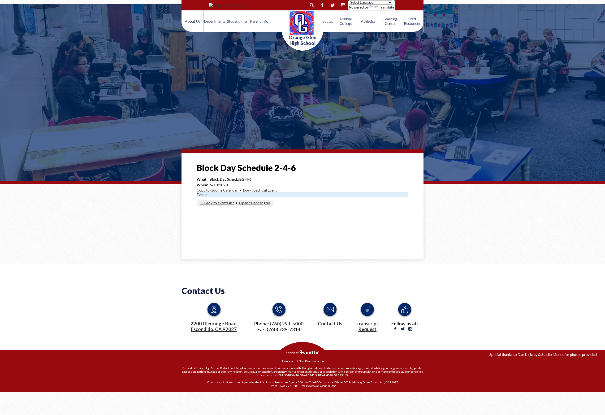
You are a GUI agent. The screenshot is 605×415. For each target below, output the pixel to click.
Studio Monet (552, 354)
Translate (386, 7)
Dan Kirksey (527, 354)
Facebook (322, 5)
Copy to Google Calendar (217, 190)
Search (312, 5)
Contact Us (203, 290)
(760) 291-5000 (287, 323)
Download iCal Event (260, 190)
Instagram (343, 5)
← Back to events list (217, 203)
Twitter (333, 5)
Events (202, 194)
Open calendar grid (254, 203)
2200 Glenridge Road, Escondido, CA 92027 (214, 326)
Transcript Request (367, 326)
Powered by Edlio (302, 352)
